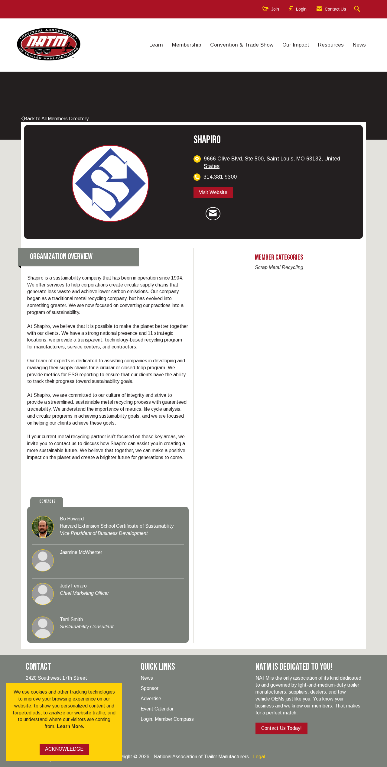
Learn (156, 45)
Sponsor (149, 688)
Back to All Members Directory (56, 118)
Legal (259, 756)
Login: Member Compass (167, 719)
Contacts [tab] (47, 501)
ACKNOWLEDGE (64, 749)
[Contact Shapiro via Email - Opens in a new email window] (213, 213)
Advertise (151, 698)
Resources (331, 45)
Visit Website (213, 192)
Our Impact (295, 45)
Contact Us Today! (281, 728)
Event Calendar (157, 708)
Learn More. (70, 726)
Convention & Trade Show (241, 45)
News (359, 45)
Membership (186, 45)
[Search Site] (358, 9)
